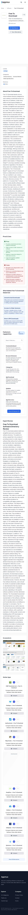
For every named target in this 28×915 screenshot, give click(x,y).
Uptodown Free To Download (14, 845)
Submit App (4, 901)
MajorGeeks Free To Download (14, 740)
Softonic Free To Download (14, 810)
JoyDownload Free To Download (14, 723)
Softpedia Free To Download (14, 827)
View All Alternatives (14, 859)
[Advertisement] (14, 50)
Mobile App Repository (8, 78)
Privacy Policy (19, 895)
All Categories (5, 895)
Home (2, 8)
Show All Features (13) (14, 411)
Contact (17, 898)
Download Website (17, 76)
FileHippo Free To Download (14, 705)
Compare (15, 695)
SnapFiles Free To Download (14, 792)
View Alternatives (16, 32)
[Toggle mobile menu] (25, 2)
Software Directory (8, 76)
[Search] (21, 2)
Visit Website (15, 28)
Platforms (3, 898)
